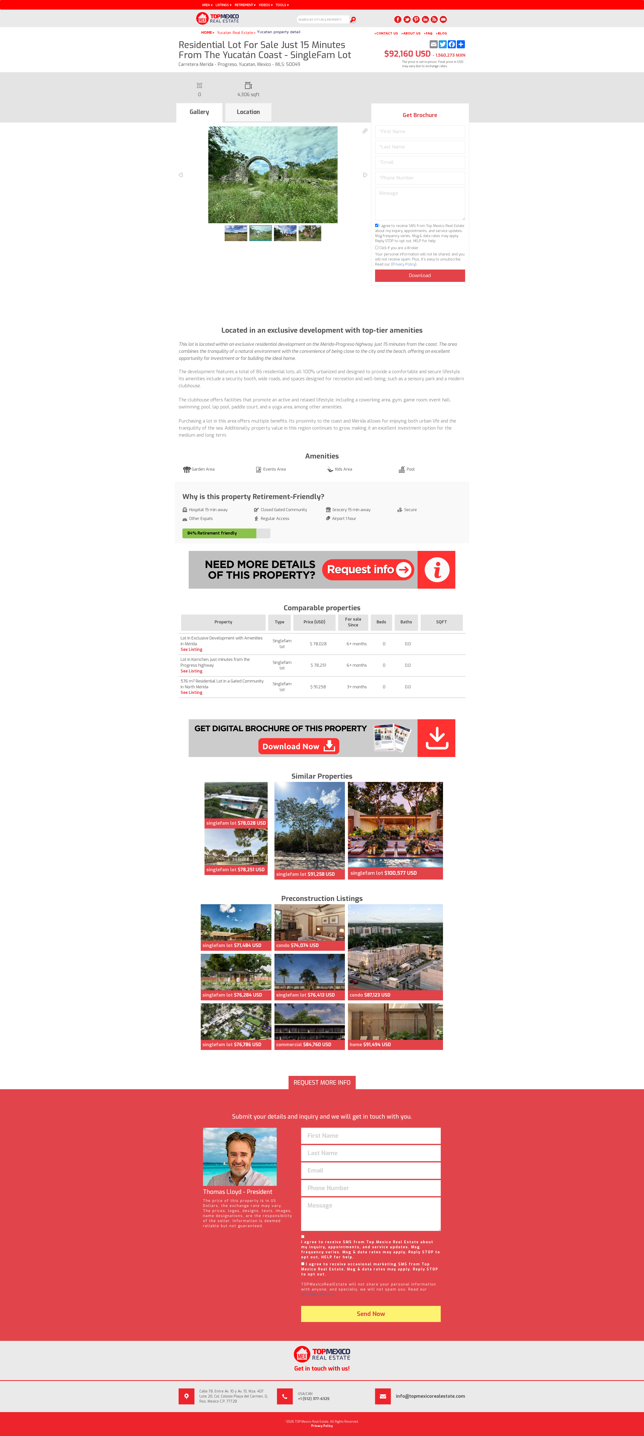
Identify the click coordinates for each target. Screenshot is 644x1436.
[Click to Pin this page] (416, 19)
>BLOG (441, 33)
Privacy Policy (403, 264)
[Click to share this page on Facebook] (398, 19)
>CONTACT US (386, 33)
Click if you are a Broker (398, 248)
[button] (365, 131)
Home (206, 32)
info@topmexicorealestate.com (430, 1396)
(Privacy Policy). (318, 1294)
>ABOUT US (411, 33)
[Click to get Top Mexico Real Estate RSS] (434, 19)
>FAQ (428, 33)
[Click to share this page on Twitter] (407, 19)
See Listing (192, 649)
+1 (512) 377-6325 (314, 1398)
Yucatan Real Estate (235, 32)
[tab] (199, 113)
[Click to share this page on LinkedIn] (425, 19)
